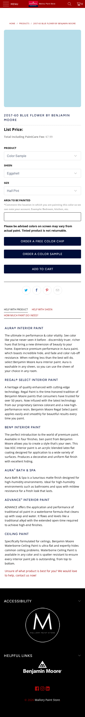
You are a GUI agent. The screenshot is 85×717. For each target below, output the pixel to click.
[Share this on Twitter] (26, 290)
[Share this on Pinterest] (47, 290)
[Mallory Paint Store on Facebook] (37, 688)
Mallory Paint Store (47, 700)
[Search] (71, 4)
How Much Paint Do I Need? (21, 315)
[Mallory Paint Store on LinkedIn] (48, 688)
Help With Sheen (42, 309)
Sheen (8, 165)
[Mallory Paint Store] (42, 4)
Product (10, 148)
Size (6, 183)
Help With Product (16, 309)
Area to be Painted (42, 204)
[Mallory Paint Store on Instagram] (42, 688)
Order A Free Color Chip (42, 241)
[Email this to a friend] (57, 290)
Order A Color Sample (42, 254)
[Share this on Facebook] (36, 290)
